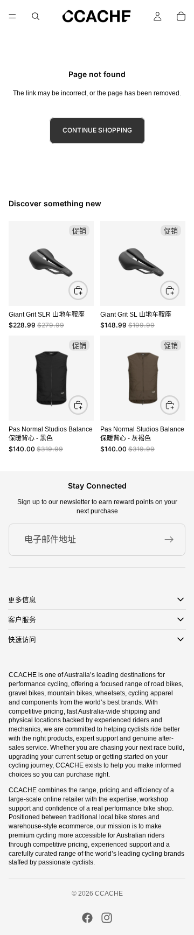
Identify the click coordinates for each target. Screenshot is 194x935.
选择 (87, 404)
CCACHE (109, 893)
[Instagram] (106, 917)
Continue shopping (97, 130)
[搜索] (35, 16)
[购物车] (181, 16)
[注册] (169, 539)
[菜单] (12, 16)
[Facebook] (87, 917)
